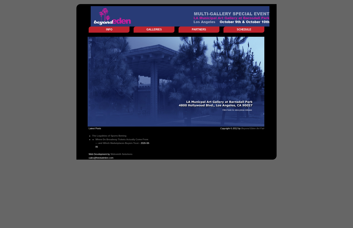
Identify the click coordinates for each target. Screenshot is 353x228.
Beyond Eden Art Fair (252, 128)
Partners (199, 29)
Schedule (244, 29)
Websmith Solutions (121, 154)
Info (109, 29)
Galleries (154, 29)
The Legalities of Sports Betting (109, 136)
